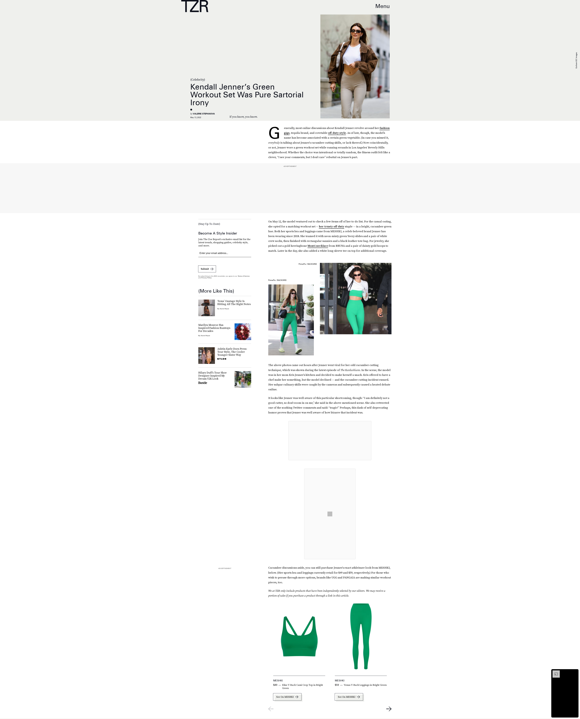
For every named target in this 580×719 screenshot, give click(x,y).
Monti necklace (318, 246)
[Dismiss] (575, 672)
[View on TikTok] (330, 514)
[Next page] (389, 708)
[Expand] (554, 672)
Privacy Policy (206, 278)
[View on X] (330, 440)
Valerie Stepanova (204, 113)
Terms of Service (244, 276)
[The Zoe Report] (194, 6)
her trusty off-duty (331, 226)
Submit (205, 268)
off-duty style (337, 133)
